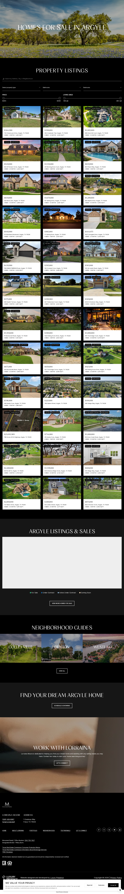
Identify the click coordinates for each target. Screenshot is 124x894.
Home (4, 830)
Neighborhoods (49, 830)
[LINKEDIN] (109, 830)
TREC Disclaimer (7, 852)
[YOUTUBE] (114, 830)
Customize (101, 885)
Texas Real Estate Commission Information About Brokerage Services (24, 849)
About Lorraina (18, 830)
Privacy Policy (116, 878)
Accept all (113, 885)
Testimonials (65, 830)
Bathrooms (46, 87)
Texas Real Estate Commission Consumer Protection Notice (21, 847)
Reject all (89, 885)
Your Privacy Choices (62, 892)
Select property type (9, 87)
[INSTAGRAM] (104, 830)
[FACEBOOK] (99, 830)
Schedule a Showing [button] (62, 705)
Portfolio (33, 830)
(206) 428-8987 (8, 819)
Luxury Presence (57, 878)
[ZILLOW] (120, 830)
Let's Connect (81, 830)
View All (62, 671)
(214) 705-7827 (30, 840)
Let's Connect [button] (62, 763)
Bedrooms (86, 87)
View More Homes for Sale (62, 603)
